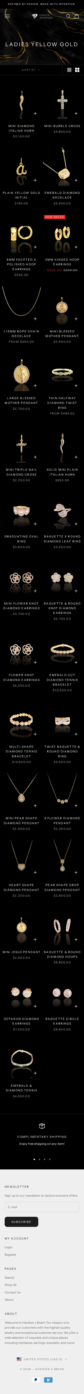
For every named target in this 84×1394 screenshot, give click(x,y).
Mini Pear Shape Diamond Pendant (21, 820)
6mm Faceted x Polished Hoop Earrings (21, 264)
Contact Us (13, 1292)
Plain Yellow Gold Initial (22, 195)
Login (9, 1247)
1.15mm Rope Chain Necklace (21, 334)
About (9, 1299)
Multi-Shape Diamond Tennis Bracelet (21, 751)
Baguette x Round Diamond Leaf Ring (62, 539)
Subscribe (21, 1222)
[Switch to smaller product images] (77, 70)
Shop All (10, 1285)
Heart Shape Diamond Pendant (21, 887)
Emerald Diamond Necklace (62, 195)
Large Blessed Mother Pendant (21, 400)
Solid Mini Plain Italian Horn (62, 472)
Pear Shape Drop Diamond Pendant (62, 887)
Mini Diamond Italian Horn (21, 128)
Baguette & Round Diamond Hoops (62, 954)
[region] (42, 1137)
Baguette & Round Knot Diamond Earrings (62, 608)
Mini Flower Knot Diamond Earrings (21, 606)
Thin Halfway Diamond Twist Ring (62, 403)
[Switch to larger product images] (69, 70)
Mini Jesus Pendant (22, 952)
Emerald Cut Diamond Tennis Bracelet (62, 679)
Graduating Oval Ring (21, 539)
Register (10, 1254)
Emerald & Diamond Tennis (21, 1088)
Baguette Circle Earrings (62, 1021)
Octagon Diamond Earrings (21, 1021)
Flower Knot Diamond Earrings (21, 677)
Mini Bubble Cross (62, 126)
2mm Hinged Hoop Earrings (62, 262)
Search (9, 1277)
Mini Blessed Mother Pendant (62, 334)
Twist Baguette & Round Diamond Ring (62, 751)
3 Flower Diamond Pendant (62, 820)
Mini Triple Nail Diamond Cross (21, 472)
